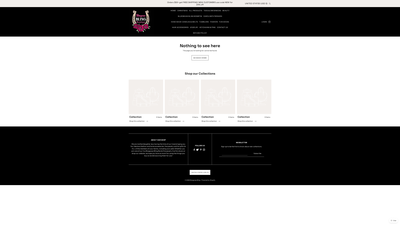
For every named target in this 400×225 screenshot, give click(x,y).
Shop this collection (137, 121)
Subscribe (257, 153)
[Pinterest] (201, 149)
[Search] (269, 3)
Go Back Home (200, 58)
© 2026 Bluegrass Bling (192, 180)
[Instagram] (204, 149)
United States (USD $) (256, 3)
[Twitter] (197, 149)
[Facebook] (194, 149)
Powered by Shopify (208, 180)
